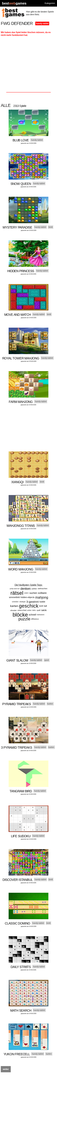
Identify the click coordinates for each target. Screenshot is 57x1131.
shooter (13, 610)
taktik (44, 610)
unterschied (21, 610)
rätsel (16, 593)
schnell (32, 614)
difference (35, 619)
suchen (33, 593)
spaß (38, 610)
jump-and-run (15, 589)
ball (45, 606)
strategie (22, 602)
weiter (6, 1069)
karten (14, 605)
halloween (40, 615)
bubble (42, 602)
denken (25, 588)
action (29, 610)
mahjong (41, 597)
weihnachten (42, 589)
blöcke (20, 615)
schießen (15, 602)
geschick (28, 606)
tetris (34, 610)
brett (41, 606)
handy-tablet (42, 23)
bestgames (14, 3)
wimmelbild (14, 597)
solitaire (42, 593)
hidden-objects (27, 597)
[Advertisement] (28, 65)
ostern (26, 593)
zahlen (34, 589)
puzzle (24, 619)
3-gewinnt (32, 601)
